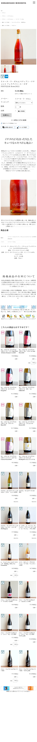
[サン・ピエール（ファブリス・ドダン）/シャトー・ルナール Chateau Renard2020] (9, 446)
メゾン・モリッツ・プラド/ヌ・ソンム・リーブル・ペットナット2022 (27, 564)
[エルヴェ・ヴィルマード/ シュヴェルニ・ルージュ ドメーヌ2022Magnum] (9, 515)
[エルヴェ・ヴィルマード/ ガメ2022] (27, 480)
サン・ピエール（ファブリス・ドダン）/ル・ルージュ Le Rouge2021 (9, 389)
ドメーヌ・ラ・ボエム (20, 19)
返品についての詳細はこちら (10, 123)
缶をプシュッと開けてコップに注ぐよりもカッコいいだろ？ (18, 319)
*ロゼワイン (14, 25)
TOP (1, 10)
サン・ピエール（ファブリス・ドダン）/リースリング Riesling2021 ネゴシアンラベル (27, 458)
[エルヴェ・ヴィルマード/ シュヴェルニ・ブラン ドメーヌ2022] (9, 480)
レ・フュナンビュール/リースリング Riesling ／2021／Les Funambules (9, 564)
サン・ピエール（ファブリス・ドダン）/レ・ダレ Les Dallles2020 (27, 389)
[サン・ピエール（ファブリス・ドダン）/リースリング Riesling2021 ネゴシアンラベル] (27, 446)
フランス (3, 12)
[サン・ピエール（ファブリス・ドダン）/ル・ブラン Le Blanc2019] (9, 411)
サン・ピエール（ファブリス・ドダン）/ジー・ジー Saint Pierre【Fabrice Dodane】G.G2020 (9, 351)
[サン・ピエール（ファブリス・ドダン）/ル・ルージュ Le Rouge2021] (9, 377)
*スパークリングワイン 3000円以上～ (19, 22)
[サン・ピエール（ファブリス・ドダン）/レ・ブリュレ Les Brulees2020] (27, 411)
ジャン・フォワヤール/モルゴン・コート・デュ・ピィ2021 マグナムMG (27, 634)
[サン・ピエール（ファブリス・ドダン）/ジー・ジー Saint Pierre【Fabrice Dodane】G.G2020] (9, 339)
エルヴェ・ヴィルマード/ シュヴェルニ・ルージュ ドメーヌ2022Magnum (9, 527)
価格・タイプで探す (6, 22)
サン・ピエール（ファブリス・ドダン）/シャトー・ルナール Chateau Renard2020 (9, 458)
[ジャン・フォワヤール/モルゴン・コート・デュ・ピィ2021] (9, 622)
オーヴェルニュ (10, 19)
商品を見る (16, 501)
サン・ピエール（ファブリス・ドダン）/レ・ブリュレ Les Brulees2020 (27, 423)
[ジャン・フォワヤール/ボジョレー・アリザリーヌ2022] (9, 589)
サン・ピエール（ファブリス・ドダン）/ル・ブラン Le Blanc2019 (9, 423)
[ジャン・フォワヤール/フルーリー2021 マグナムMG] (27, 658)
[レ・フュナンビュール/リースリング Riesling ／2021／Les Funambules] (9, 552)
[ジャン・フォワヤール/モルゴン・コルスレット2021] (27, 589)
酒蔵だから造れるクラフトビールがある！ (18, 691)
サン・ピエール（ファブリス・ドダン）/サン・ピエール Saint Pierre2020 (27, 351)
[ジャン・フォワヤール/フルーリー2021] (9, 658)
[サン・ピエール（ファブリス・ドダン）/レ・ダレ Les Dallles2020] (27, 377)
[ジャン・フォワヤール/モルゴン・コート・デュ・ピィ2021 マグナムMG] (27, 622)
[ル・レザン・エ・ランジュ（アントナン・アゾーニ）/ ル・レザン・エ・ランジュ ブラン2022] (27, 515)
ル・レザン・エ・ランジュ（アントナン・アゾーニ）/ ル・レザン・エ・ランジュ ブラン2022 (27, 527)
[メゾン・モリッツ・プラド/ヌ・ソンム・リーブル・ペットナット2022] (27, 552)
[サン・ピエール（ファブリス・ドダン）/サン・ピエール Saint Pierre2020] (27, 339)
